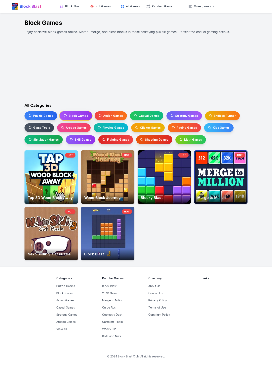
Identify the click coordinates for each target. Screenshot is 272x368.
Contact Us (155, 293)
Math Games (193, 139)
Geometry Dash (112, 314)
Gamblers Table (112, 321)
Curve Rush (109, 307)
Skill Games (83, 139)
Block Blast (72, 6)
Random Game (162, 6)
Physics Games (113, 127)
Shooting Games (156, 139)
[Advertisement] (136, 68)
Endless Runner (225, 115)
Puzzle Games (43, 115)
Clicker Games (150, 127)
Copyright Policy (159, 314)
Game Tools (41, 127)
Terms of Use (157, 307)
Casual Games (149, 115)
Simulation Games (46, 139)
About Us (154, 286)
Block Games (78, 116)
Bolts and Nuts (111, 336)
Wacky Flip (109, 329)
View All (61, 329)
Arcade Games (76, 127)
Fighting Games (118, 139)
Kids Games (221, 127)
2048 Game (109, 293)
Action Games (113, 115)
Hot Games (103, 6)
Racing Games (187, 127)
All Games (133, 6)
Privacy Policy (157, 300)
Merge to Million (112, 300)
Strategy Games (186, 115)
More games (202, 6)
